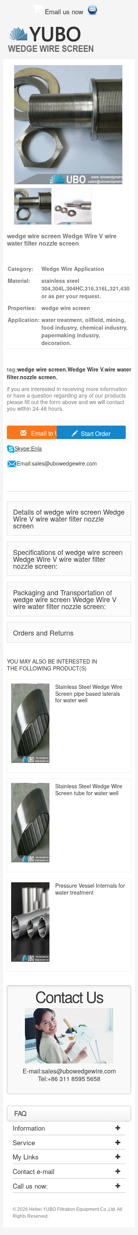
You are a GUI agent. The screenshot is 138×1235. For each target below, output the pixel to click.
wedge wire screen (41, 369)
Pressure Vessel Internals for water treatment (90, 889)
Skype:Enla (28, 448)
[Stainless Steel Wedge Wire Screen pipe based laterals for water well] (30, 723)
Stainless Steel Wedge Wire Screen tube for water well (88, 789)
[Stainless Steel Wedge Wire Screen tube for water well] (30, 822)
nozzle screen (38, 377)
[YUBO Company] (52, 39)
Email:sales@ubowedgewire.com (57, 463)
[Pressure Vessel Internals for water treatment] (30, 922)
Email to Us (46, 433)
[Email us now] (92, 8)
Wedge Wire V (85, 369)
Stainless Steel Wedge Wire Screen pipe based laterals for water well (88, 693)
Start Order (95, 433)
